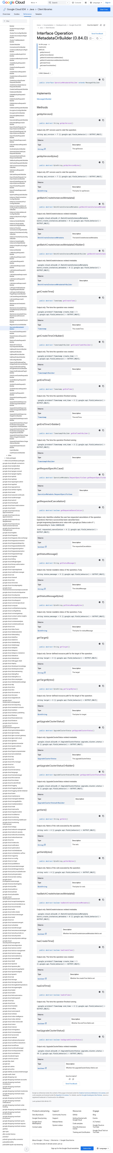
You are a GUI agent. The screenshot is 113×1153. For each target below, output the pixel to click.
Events (95, 1118)
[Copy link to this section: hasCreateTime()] (56, 941)
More (33, 3)
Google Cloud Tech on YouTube (100, 1131)
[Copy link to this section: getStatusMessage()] (60, 554)
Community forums (59, 1115)
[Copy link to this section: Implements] (53, 93)
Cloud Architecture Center (79, 1128)
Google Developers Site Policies (92, 1095)
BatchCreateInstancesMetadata (51, 238)
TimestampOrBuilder (46, 373)
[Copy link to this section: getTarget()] (50, 638)
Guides (17, 14)
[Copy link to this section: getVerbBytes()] (54, 852)
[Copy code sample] (103, 79)
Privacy (46, 1140)
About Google (37, 1140)
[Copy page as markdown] (97, 38)
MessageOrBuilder (44, 99)
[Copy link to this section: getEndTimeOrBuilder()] (62, 424)
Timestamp (42, 329)
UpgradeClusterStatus (47, 759)
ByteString (42, 191)
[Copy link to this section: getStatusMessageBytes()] (65, 596)
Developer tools (61, 25)
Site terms (54, 1140)
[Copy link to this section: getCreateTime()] (56, 291)
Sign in (107, 3)
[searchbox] (15, 21)
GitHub (75, 1115)
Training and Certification (81, 1132)
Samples (39, 14)
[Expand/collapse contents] (49, 44)
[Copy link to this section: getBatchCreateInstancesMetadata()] (77, 198)
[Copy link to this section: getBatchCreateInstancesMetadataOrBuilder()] (86, 245)
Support (55, 1118)
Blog (94, 1115)
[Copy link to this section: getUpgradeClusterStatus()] (67, 721)
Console (78, 3)
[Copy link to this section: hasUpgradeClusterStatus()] (67, 1031)
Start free (104, 9)
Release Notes (58, 1122)
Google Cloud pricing (39, 1118)
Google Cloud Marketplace (36, 1122)
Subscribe (87, 1148)
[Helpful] (101, 25)
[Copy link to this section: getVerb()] (49, 810)
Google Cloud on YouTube (98, 1126)
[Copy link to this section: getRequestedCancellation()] (67, 501)
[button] (14, 455)
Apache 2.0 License (62, 1095)
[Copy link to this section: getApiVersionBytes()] (60, 156)
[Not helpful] (104, 25)
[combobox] (59, 3)
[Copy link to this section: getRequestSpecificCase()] (66, 468)
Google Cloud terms (67, 1140)
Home (39, 25)
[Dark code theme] (99, 79)
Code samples (78, 1123)
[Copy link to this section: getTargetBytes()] (56, 680)
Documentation (48, 25)
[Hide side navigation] (26, 1149)
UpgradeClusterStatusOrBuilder (51, 803)
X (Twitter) (96, 1122)
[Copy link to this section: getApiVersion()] (55, 114)
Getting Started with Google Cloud (80, 1119)
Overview (6, 14)
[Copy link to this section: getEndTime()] (53, 380)
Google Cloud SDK (16, 9)
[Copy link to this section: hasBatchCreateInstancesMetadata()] (77, 894)
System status (58, 1125)
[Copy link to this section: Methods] (50, 107)
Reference (28, 14)
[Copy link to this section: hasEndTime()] (53, 986)
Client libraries (45, 9)
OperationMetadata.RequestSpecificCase (55, 494)
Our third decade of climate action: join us (48, 1144)
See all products (37, 1115)
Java (31, 9)
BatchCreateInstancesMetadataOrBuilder (55, 284)
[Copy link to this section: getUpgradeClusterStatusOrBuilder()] (76, 766)
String (40, 149)
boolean (41, 547)
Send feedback (97, 34)
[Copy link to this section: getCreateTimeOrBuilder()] (66, 336)
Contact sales (37, 1127)
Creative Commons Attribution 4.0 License (92, 1093)
